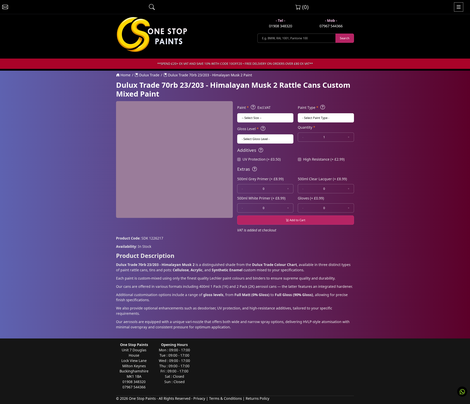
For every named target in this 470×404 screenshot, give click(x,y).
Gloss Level (248, 128)
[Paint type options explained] (322, 107)
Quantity (306, 127)
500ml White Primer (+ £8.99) (261, 198)
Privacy (199, 398)
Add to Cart (297, 220)
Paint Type (308, 107)
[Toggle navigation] (458, 7)
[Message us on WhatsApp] (462, 392)
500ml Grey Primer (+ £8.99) (260, 178)
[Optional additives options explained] (260, 150)
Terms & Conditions (225, 398)
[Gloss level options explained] (263, 128)
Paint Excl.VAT (254, 107)
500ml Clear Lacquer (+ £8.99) (322, 178)
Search (344, 38)
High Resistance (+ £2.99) (324, 159)
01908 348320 (280, 25)
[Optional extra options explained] (254, 169)
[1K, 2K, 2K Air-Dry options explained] (253, 107)
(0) (305, 6)
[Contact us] (5, 7)
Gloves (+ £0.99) (311, 198)
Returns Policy (257, 398)
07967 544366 (331, 25)
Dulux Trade (148, 75)
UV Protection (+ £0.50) (262, 159)
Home (125, 75)
